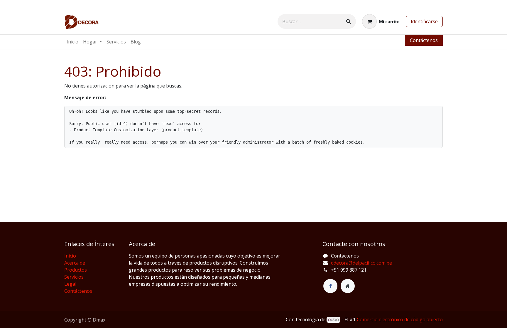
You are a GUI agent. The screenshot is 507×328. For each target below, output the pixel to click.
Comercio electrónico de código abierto (400, 319)
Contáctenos (424, 40)
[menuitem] (72, 42)
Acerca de (74, 263)
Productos (75, 270)
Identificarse (424, 21)
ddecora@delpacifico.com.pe (361, 263)
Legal (70, 284)
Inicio (70, 256)
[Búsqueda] (348, 21)
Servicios (74, 277)
